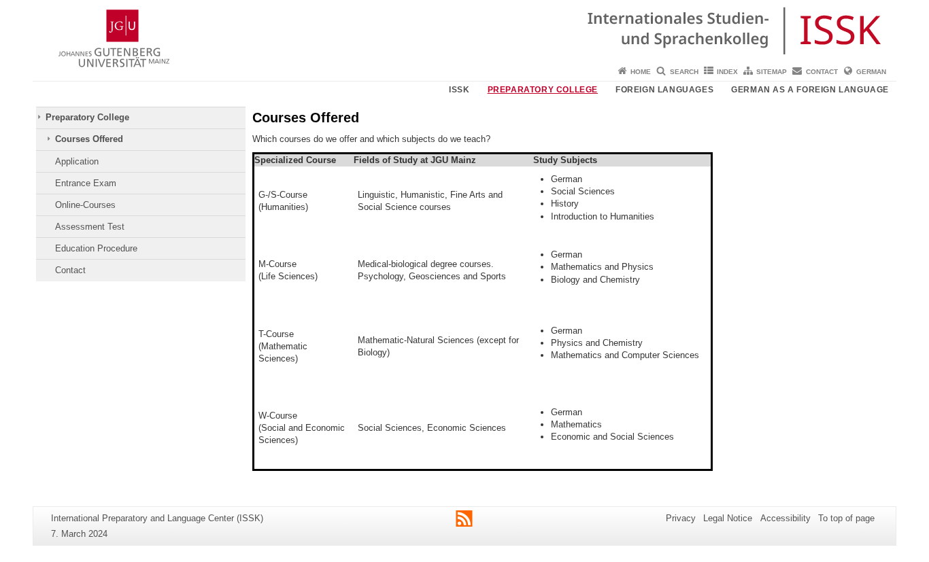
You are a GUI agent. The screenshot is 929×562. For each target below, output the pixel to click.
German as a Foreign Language (810, 89)
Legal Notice (727, 518)
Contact (822, 71)
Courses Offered (89, 139)
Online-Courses (85, 205)
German (871, 71)
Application (77, 161)
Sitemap (771, 71)
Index (727, 71)
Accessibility (785, 518)
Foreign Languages (664, 89)
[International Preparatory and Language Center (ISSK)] (464, 30)
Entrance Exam (85, 183)
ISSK (459, 89)
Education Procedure (96, 248)
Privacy (681, 518)
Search (684, 71)
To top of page (846, 518)
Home (640, 71)
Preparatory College (543, 89)
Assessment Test (89, 227)
